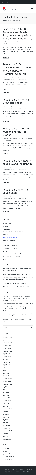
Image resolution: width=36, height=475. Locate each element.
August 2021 (6, 365)
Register (7, 448)
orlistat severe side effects (10, 314)
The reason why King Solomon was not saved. (17, 287)
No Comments (22, 43)
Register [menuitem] (7, 2)
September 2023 (8, 351)
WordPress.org (9, 459)
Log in (6, 451)
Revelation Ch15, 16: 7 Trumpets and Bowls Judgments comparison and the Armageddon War (18, 33)
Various (5, 251)
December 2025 (7, 337)
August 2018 (6, 414)
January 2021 (6, 376)
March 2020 (6, 395)
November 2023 (7, 345)
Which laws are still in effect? (11, 256)
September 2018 (7, 411)
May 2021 (5, 370)
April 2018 (5, 422)
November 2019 (7, 400)
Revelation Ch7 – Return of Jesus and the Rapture (18, 162)
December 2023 (7, 343)
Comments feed (9, 456)
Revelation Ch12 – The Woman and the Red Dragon (16, 131)
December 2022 (7, 356)
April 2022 (6, 359)
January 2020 (7, 398)
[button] (31, 327)
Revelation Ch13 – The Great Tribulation (16, 101)
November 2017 (7, 431)
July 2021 (5, 367)
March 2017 (6, 436)
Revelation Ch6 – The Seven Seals (15, 191)
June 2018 (6, 417)
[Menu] (32, 8)
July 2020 (5, 387)
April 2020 (6, 392)
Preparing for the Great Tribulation (13, 232)
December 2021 (7, 362)
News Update (6, 229)
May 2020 (5, 389)
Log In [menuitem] (2, 2)
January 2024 (7, 340)
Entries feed (8, 454)
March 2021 (6, 373)
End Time (5, 226)
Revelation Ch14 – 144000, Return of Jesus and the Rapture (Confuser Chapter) (17, 69)
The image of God (28, 303)
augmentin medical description (12, 303)
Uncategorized (7, 243)
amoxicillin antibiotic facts (10, 307)
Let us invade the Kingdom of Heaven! (14, 283)
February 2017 (7, 439)
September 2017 (7, 433)
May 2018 (5, 420)
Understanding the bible (10, 248)
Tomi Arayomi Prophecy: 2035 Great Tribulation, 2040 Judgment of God (17, 269)
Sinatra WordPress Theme (23, 472)
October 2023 (7, 348)
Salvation (5, 234)
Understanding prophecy (10, 245)
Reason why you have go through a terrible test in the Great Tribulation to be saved (18, 278)
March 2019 (6, 406)
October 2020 (7, 381)
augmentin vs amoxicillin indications (13, 296)
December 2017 (7, 428)
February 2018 (7, 425)
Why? (4, 259)
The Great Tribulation (9, 240)
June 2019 (6, 403)
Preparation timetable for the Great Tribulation (17, 274)
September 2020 (7, 384)
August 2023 (6, 354)
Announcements (7, 223)
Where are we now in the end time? (13, 254)
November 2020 (7, 378)
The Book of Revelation (10, 43)
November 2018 (7, 409)
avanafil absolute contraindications (13, 319)
